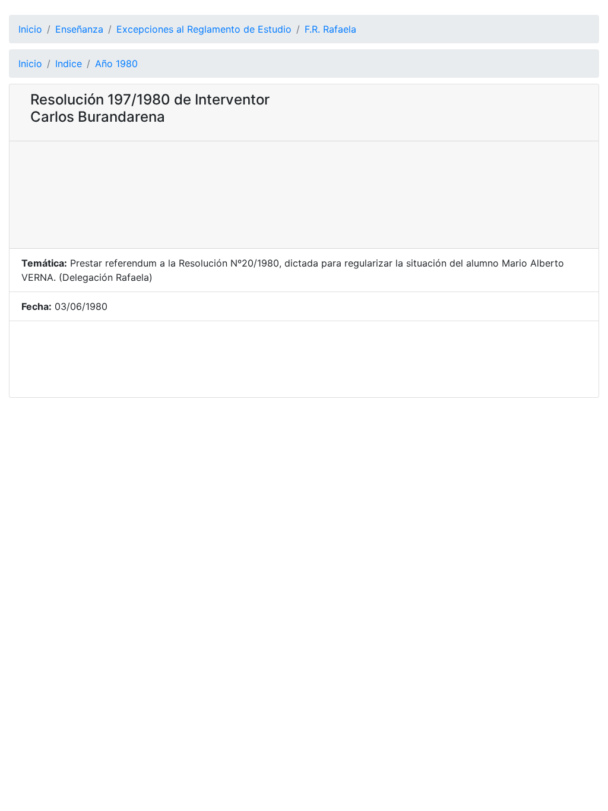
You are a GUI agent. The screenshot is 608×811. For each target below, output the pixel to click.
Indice (68, 63)
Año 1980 (116, 63)
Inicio (30, 29)
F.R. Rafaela (330, 29)
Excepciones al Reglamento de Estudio (204, 29)
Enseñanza (79, 29)
